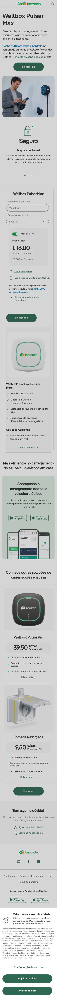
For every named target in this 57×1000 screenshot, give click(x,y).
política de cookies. (24, 958)
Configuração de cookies (28, 967)
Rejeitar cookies (27, 978)
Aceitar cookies (27, 991)
